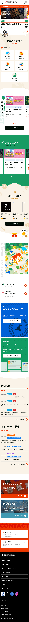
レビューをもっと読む (11, 355)
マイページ (5, 589)
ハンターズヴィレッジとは (9, 568)
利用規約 (2, 603)
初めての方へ (5, 564)
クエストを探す (6, 560)
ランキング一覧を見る (11, 321)
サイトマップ (3, 600)
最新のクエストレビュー (8, 580)
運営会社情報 (3, 605)
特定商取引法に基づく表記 (6, 614)
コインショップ (6, 572)
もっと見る (13, 128)
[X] (7, 594)
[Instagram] (16, 594)
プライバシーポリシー (5, 611)
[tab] (10, 6)
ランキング (5, 576)
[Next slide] (26, 31)
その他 (4, 584)
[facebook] (12, 594)
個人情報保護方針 (4, 608)
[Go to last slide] (23, 31)
